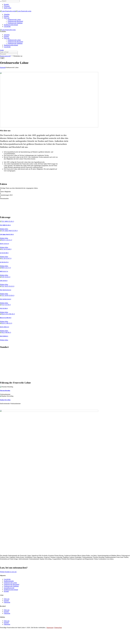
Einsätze (6, 600)
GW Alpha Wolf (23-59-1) (7, 234)
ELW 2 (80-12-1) (4, 327)
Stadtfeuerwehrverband (11, 589)
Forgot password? (5, 56)
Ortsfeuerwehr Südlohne (11, 586)
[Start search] (1, 1)
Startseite (2, 67)
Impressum (50, 627)
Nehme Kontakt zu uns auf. (8, 572)
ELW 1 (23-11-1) (4, 243)
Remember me (18, 56)
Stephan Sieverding (5, 400)
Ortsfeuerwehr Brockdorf (11, 584)
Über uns (6, 599)
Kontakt (6, 591)
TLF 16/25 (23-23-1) (5, 290)
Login (2, 50)
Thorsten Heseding (5, 390)
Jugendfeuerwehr (9, 588)
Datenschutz (58, 627)
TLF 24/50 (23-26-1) (5, 299)
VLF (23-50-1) (4, 308)
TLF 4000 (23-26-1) (5, 225)
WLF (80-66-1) (4, 336)
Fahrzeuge (7, 602)
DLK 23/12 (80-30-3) (5, 317)
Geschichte (7, 579)
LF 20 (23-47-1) (4, 262)
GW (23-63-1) (3, 280)
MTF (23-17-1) (4, 271)
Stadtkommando (9, 581)
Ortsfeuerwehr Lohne (10, 583)
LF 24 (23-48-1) (4, 253)
